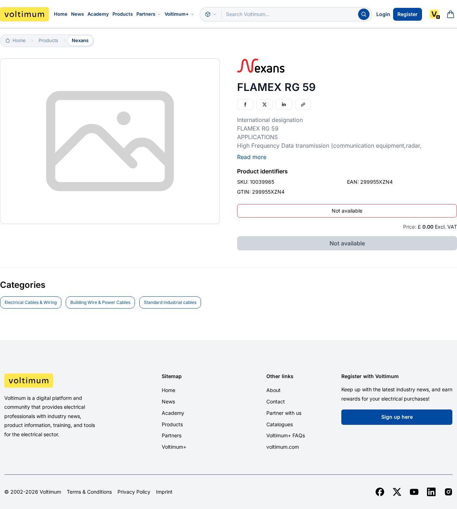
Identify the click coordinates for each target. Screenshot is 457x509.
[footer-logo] (57, 380)
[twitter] (397, 492)
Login (383, 14)
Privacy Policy (133, 492)
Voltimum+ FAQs (285, 435)
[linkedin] (431, 492)
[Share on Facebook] (245, 104)
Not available (347, 211)
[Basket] (450, 14)
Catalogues (279, 424)
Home (60, 14)
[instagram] (448, 492)
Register (407, 14)
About (273, 390)
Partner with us (283, 413)
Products (122, 14)
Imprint (164, 492)
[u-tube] (414, 492)
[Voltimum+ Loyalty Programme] (434, 14)
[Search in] (210, 14)
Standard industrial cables (170, 302)
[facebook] (380, 492)
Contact (275, 401)
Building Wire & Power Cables (100, 302)
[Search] (364, 14)
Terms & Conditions (89, 492)
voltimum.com (282, 447)
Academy (98, 14)
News (77, 14)
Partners (145, 14)
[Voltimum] (24, 14)
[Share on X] (264, 104)
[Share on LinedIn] (284, 104)
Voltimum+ (177, 14)
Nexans (80, 40)
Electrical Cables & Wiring (31, 302)
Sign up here (397, 417)
